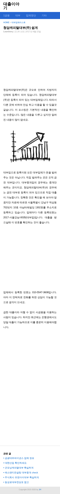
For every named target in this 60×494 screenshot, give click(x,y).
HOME (6, 22)
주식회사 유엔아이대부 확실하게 (22, 477)
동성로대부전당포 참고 (17, 482)
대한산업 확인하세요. (16, 463)
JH (40, 490)
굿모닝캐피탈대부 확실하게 (19, 467)
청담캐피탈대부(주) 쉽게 (20, 27)
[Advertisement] (30, 59)
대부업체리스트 (19, 22)
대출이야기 (11, 6)
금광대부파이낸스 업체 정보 (19, 458)
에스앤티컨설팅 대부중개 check (21, 472)
